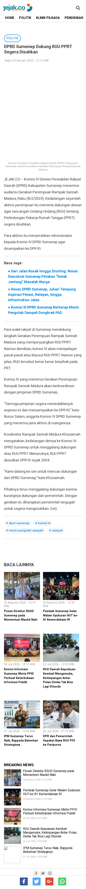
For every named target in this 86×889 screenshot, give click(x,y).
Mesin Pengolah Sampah (26, 530)
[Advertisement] (43, 109)
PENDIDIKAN (74, 17)
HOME (9, 17)
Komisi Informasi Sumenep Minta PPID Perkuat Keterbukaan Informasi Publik (19, 675)
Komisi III (44, 523)
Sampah (57, 530)
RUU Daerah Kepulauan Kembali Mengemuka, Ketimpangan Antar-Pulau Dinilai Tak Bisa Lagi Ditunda (59, 677)
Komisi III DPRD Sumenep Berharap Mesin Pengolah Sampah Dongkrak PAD (43, 310)
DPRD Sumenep (19, 523)
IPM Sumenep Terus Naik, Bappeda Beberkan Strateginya (21, 740)
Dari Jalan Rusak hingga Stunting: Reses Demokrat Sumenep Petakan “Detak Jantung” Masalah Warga (43, 277)
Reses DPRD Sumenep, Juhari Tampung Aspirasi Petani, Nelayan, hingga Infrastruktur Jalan (42, 295)
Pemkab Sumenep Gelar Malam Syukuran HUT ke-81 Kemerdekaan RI (60, 615)
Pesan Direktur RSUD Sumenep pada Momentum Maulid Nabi (20, 615)
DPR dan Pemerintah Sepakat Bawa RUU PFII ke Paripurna (59, 740)
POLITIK (25, 17)
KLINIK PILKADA (48, 17)
